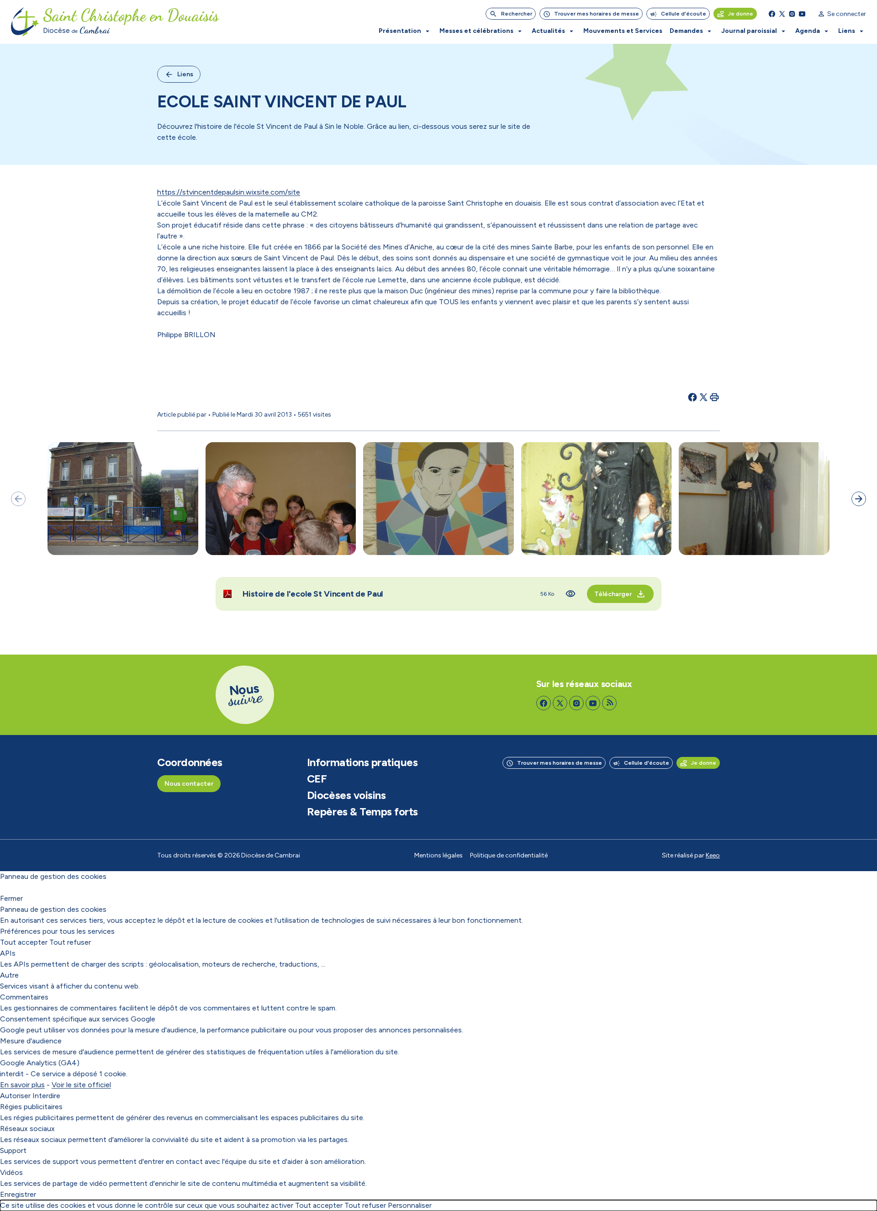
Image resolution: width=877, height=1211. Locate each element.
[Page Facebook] (772, 14)
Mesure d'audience (31, 1040)
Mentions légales (438, 855)
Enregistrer (18, 1194)
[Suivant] (858, 499)
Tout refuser (70, 942)
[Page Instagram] (792, 14)
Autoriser (15, 1095)
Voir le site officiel (81, 1084)
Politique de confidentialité (509, 855)
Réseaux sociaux (27, 1128)
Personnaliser (410, 1205)
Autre (9, 975)
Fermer (11, 898)
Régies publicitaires (31, 1106)
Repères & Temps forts (362, 811)
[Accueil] (25, 22)
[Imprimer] (714, 396)
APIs (8, 953)
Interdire (46, 1095)
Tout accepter (24, 942)
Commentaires (24, 997)
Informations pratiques (362, 762)
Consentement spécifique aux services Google (77, 1019)
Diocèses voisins (346, 795)
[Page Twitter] (782, 14)
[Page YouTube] (802, 14)
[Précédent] (18, 499)
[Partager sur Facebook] (692, 396)
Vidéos (11, 1172)
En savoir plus (22, 1084)
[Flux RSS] (609, 703)
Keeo (713, 855)
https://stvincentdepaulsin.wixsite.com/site (228, 192)
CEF (317, 778)
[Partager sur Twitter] (703, 396)
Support (13, 1150)
